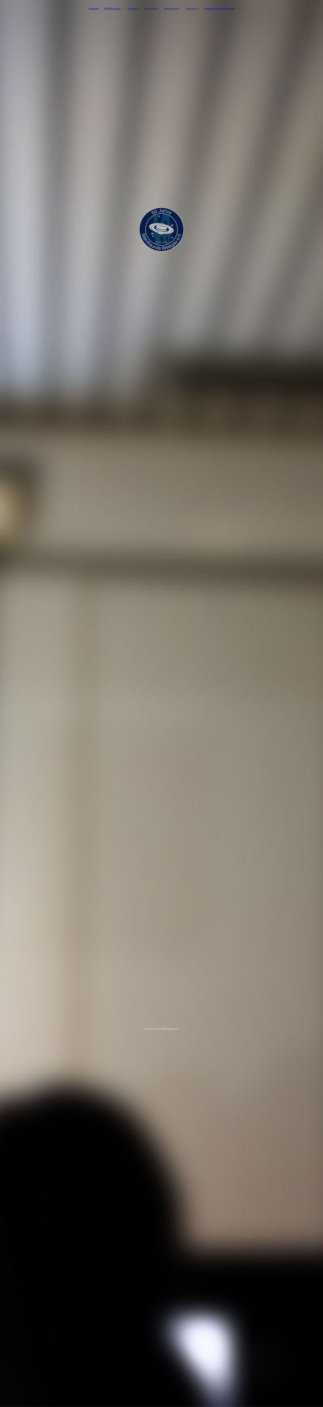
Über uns (191, 8)
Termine (132, 8)
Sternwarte (150, 8)
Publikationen (112, 8)
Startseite (93, 8)
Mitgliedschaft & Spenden (219, 8)
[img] (161, 703)
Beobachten (171, 8)
